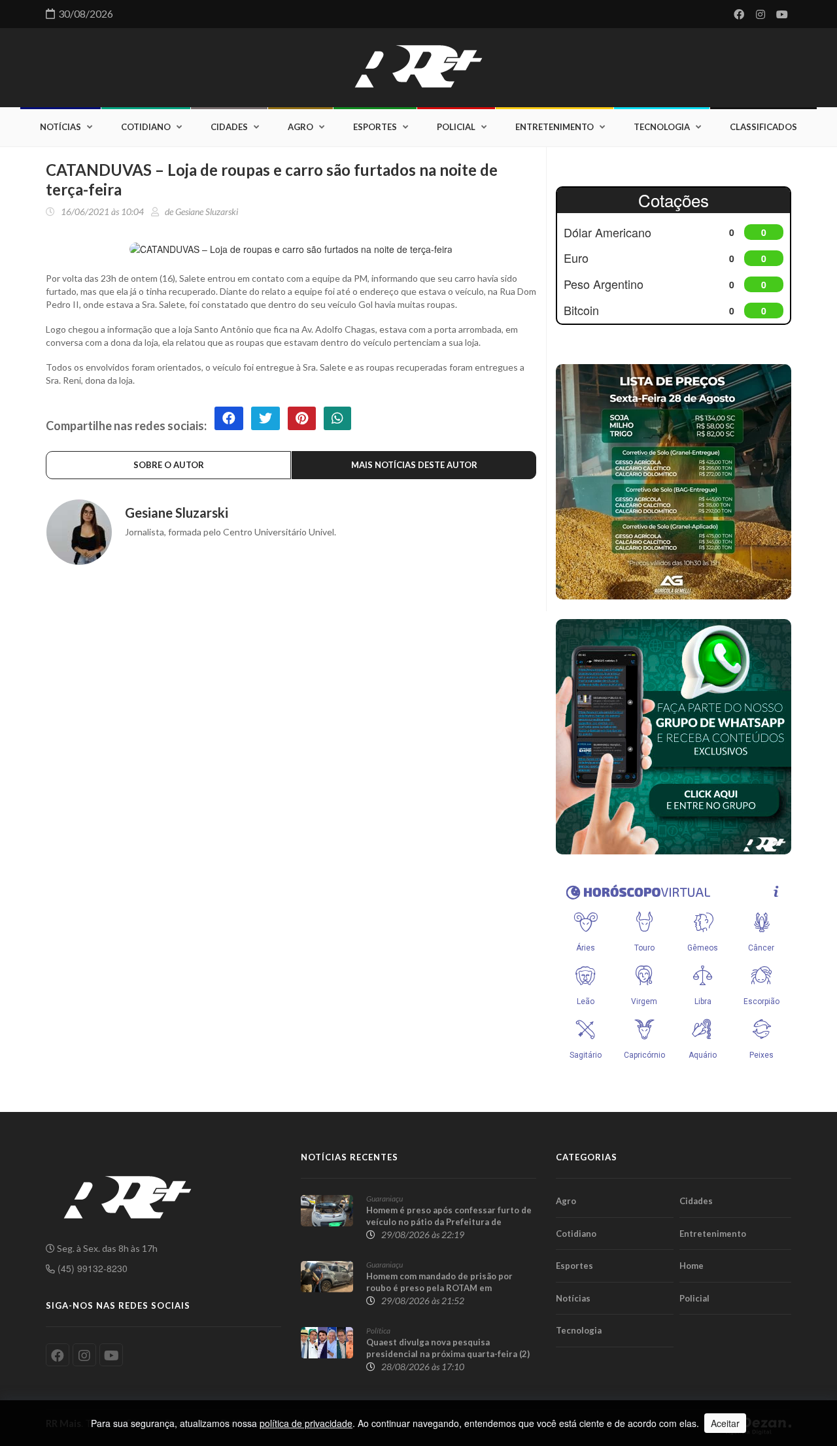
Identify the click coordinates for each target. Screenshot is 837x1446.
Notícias (60, 127)
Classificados (763, 127)
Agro (300, 127)
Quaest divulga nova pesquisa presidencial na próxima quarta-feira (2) (448, 1348)
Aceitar (725, 1423)
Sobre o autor (168, 465)
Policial (456, 127)
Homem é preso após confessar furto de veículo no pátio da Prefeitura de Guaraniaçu (449, 1222)
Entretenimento (554, 127)
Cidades (229, 127)
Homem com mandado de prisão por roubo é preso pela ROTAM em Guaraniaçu (439, 1288)
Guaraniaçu (384, 1198)
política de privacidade (306, 1423)
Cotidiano (146, 127)
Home (691, 1265)
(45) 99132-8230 (91, 1268)
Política (378, 1331)
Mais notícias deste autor (414, 465)
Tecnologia (662, 127)
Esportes (375, 127)
